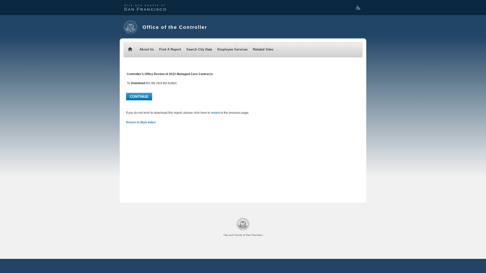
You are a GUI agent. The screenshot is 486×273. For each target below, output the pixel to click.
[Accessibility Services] (359, 7)
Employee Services (232, 49)
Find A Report (170, 49)
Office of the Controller (175, 27)
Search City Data (199, 49)
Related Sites (263, 49)
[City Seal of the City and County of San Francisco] (130, 27)
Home (130, 49)
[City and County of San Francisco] (145, 7)
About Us (146, 49)
